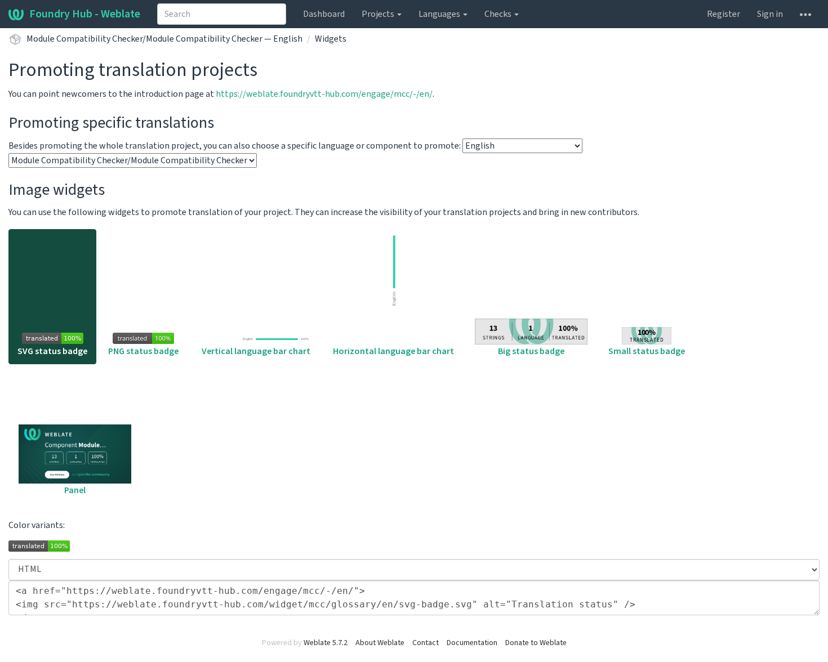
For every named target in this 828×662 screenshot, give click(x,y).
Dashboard (324, 14)
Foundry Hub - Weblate (84, 14)
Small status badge (646, 351)
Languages (440, 14)
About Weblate (379, 642)
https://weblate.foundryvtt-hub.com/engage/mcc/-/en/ (324, 94)
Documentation (472, 642)
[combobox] (221, 14)
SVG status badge (52, 351)
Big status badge (531, 351)
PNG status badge (143, 351)
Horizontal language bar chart (393, 351)
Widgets (330, 39)
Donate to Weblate (536, 642)
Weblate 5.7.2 (326, 642)
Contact (425, 642)
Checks (498, 14)
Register (723, 14)
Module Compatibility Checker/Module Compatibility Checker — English (164, 39)
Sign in (770, 14)
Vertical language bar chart (256, 351)
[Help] (805, 14)
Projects (379, 14)
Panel (75, 490)
